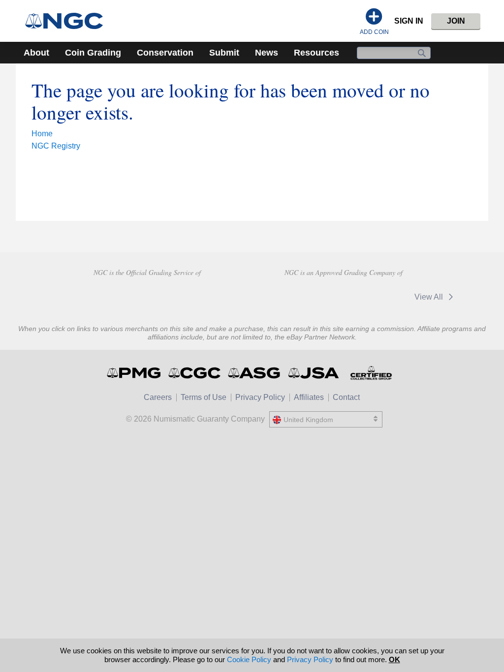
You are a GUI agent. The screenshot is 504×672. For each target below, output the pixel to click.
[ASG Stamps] (255, 373)
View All (429, 297)
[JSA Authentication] (313, 373)
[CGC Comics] (195, 373)
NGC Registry (56, 146)
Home (42, 133)
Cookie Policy (249, 659)
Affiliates (309, 397)
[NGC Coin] (68, 21)
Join (456, 21)
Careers (158, 397)
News (266, 53)
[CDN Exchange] (304, 296)
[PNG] (147, 295)
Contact (346, 397)
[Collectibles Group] (371, 373)
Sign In (408, 21)
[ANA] (77, 295)
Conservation (165, 53)
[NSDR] (217, 295)
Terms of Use (203, 397)
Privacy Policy (260, 397)
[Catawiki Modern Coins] (374, 296)
